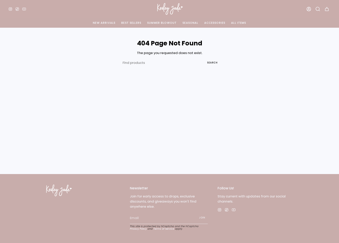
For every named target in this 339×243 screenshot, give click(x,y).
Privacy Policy (138, 228)
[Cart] (326, 9)
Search (212, 62)
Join (202, 217)
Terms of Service (163, 228)
